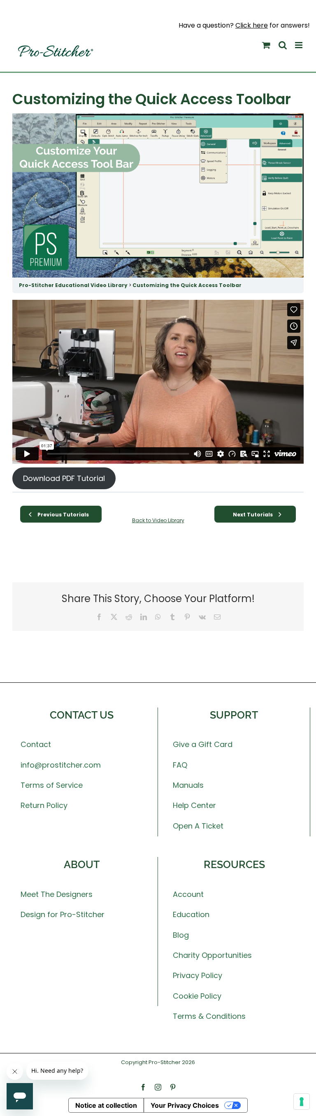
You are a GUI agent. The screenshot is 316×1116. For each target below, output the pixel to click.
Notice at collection (106, 1105)
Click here (251, 25)
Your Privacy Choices (185, 1105)
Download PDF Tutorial (64, 478)
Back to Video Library (158, 520)
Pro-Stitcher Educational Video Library (74, 285)
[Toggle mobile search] (283, 45)
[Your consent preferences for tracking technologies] (301, 1101)
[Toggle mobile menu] (299, 45)
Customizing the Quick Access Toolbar (187, 285)
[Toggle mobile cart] (266, 45)
